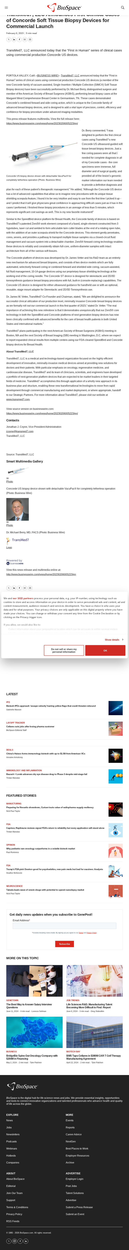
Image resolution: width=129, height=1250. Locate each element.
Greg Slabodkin (97, 1011)
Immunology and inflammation (24, 770)
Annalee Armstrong (14, 757)
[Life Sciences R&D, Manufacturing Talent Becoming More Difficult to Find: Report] (94, 981)
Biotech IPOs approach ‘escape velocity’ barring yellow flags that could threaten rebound (51, 706)
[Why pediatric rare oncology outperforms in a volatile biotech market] (116, 851)
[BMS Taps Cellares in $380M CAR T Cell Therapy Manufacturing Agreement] (94, 1032)
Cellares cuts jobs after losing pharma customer (30, 726)
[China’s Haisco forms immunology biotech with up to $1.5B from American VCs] (116, 756)
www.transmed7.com (18, 399)
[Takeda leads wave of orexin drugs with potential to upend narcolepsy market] (116, 892)
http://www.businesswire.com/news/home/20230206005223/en (41, 574)
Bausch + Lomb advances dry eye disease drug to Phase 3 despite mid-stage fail (46, 774)
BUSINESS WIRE (48, 75)
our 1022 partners (23, 598)
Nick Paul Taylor (13, 811)
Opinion (10, 845)
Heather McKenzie (14, 873)
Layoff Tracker (15, 723)
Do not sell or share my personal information (64, 650)
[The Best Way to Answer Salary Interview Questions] (34, 981)
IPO (8, 702)
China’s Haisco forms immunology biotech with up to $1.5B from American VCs (45, 753)
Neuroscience (14, 886)
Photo (9, 481)
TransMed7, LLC (70, 75)
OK (105, 650)
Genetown (12, 1000)
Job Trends (72, 1000)
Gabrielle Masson (13, 710)
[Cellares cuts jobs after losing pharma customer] (116, 729)
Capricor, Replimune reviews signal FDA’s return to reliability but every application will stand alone (55, 828)
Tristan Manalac (13, 778)
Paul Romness (12, 852)
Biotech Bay (73, 1051)
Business (11, 1051)
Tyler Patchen (36, 1062)
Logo (9, 547)
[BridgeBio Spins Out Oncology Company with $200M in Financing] (34, 1032)
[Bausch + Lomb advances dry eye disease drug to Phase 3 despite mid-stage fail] (116, 776)
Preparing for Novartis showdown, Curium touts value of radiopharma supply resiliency (49, 807)
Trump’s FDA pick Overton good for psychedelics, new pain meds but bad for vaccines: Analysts (54, 869)
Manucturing (13, 803)
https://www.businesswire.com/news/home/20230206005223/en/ (42, 123)
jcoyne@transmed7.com (19, 431)
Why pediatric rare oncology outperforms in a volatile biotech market (40, 848)
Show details (112, 639)
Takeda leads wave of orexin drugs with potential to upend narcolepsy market (45, 890)
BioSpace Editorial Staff (16, 730)
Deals (9, 750)
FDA (8, 824)
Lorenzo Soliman (39, 1011)
